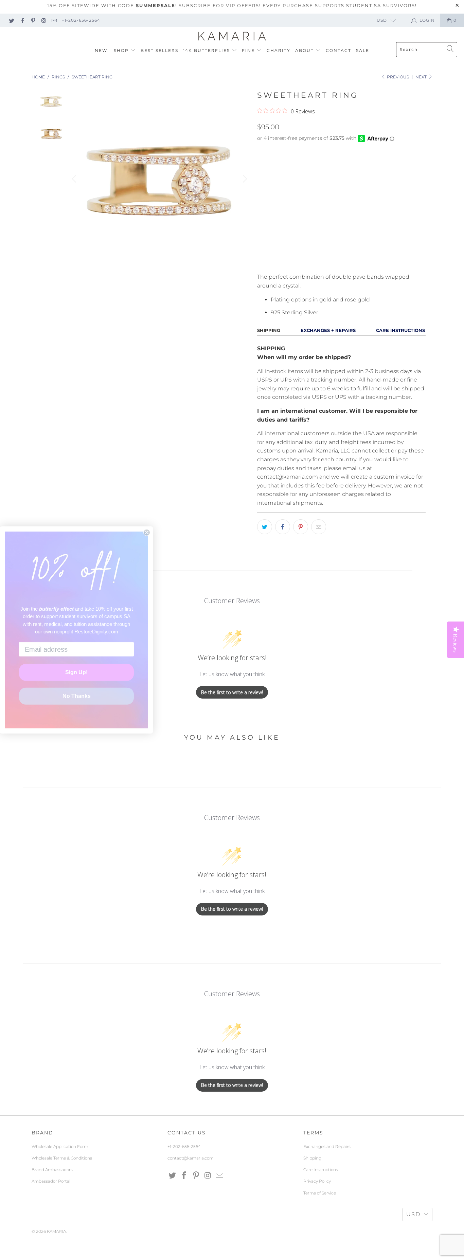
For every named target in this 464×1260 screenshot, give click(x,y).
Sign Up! (76, 672)
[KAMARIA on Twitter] (11, 20)
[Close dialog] (146, 532)
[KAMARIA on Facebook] (22, 20)
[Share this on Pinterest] (300, 526)
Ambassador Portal (51, 1181)
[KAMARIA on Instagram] (43, 20)
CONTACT (338, 50)
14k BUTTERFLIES (207, 50)
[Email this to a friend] (318, 526)
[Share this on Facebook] (282, 526)
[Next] (244, 179)
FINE (249, 50)
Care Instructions (320, 1169)
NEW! (102, 50)
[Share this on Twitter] (264, 526)
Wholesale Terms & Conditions (62, 1158)
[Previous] (75, 179)
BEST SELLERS (159, 50)
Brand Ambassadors (52, 1169)
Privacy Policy (317, 1181)
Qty (262, 227)
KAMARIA (56, 1231)
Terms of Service (319, 1193)
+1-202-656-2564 (81, 20)
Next (421, 76)
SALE (362, 50)
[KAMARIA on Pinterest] (33, 20)
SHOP (122, 50)
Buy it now (382, 260)
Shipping (312, 1158)
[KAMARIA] (232, 36)
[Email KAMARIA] (54, 20)
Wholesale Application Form (60, 1146)
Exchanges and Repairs (327, 1146)
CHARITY (278, 50)
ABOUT (305, 50)
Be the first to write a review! (232, 692)
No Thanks (77, 696)
